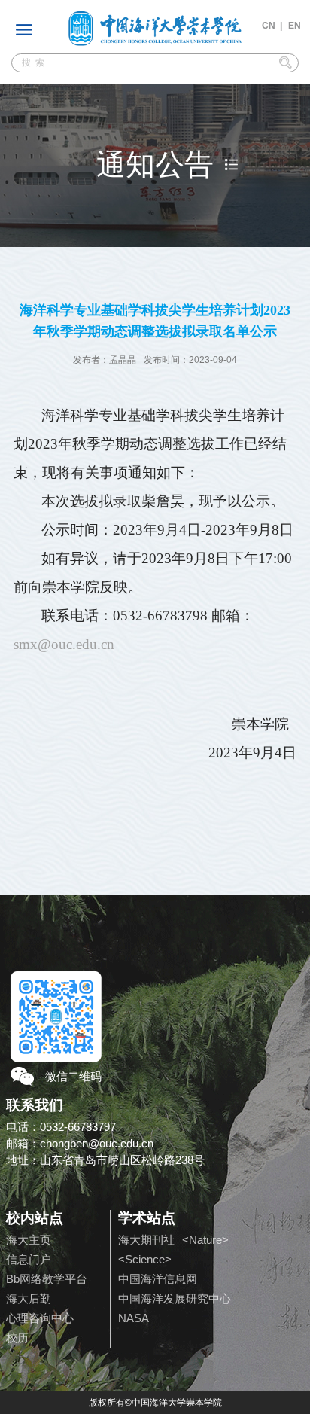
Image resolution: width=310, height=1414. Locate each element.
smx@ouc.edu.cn (64, 644)
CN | (272, 25)
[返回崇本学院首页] (155, 29)
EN (294, 25)
